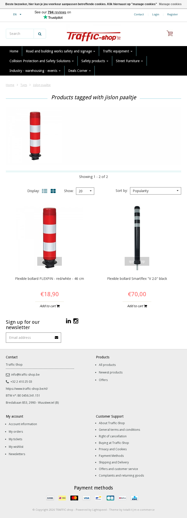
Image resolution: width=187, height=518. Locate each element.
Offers (103, 380)
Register (172, 14)
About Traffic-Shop (112, 423)
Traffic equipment (116, 51)
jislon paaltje (42, 85)
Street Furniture (128, 61)
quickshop (49, 261)
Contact (139, 14)
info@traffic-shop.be (25, 374)
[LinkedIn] (68, 321)
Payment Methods (111, 456)
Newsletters (17, 454)
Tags (23, 85)
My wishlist (16, 447)
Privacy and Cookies (113, 449)
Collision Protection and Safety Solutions (40, 61)
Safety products (93, 61)
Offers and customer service (118, 469)
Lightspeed (99, 509)
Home (13, 51)
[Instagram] (75, 321)
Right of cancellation (113, 436)
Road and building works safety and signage (59, 51)
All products (107, 365)
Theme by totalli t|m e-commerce (132, 509)
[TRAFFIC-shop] (93, 34)
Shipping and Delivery (114, 462)
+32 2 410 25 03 (21, 382)
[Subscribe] (56, 336)
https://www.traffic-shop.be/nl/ (27, 389)
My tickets (15, 439)
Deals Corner (78, 71)
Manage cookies (170, 4)
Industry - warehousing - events (33, 71)
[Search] (40, 34)
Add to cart (48, 306)
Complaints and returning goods (121, 475)
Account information (23, 424)
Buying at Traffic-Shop (114, 443)
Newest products (110, 372)
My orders (16, 432)
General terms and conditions (119, 430)
